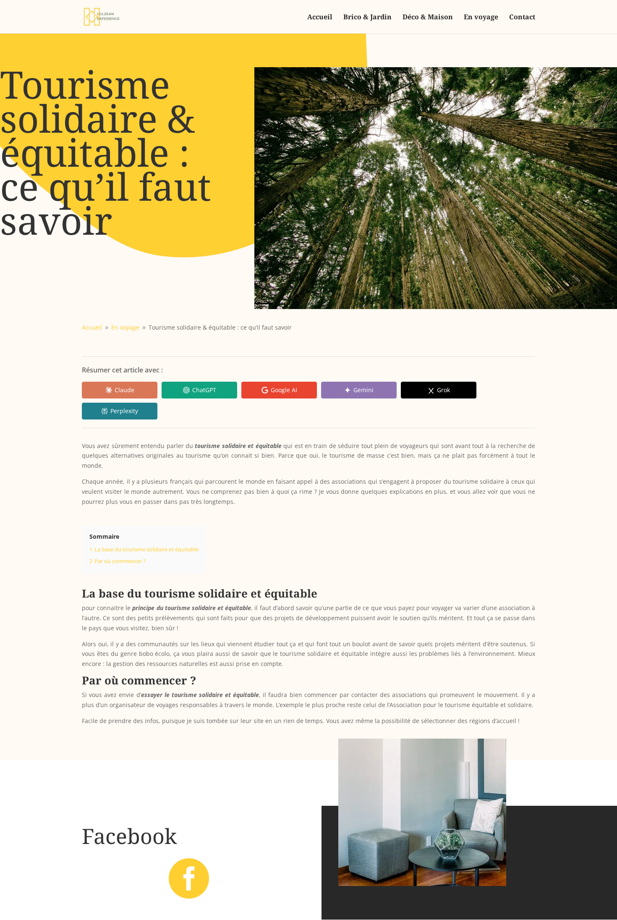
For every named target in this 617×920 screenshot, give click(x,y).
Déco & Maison (428, 17)
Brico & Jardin (367, 17)
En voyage (481, 17)
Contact (522, 17)
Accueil (319, 17)
